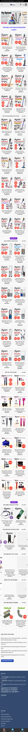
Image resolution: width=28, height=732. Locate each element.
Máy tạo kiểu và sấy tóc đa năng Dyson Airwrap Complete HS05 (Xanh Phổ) (7, 472)
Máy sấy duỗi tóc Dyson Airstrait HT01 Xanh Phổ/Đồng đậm (7, 389)
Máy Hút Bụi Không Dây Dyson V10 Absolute (7, 211)
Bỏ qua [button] (25, 1)
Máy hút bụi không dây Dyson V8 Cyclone (7, 152)
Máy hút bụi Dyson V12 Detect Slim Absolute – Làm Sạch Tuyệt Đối (20, 232)
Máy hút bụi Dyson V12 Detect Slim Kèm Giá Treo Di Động (7, 171)
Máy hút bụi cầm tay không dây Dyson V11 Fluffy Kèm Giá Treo (21, 110)
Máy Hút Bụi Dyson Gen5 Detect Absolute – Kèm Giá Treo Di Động (20, 212)
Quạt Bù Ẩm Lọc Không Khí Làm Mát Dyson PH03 (7, 301)
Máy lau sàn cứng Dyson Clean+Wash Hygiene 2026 (20, 171)
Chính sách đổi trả (5, 714)
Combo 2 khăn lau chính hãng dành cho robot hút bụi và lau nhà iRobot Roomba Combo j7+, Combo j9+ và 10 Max (21, 623)
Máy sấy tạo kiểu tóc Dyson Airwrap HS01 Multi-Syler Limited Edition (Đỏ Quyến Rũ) (20, 472)
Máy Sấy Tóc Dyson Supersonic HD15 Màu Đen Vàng (7, 410)
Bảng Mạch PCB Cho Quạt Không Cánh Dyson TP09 (20, 522)
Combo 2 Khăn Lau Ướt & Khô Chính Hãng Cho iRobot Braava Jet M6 (7, 621)
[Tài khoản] (23, 4)
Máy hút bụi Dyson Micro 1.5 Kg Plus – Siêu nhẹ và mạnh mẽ (20, 89)
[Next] (27, 518)
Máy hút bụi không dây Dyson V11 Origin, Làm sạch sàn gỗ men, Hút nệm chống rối (7, 191)
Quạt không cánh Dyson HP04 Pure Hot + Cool (7, 321)
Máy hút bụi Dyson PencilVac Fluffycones (20, 152)
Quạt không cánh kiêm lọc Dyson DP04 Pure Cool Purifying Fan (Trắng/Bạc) (20, 364)
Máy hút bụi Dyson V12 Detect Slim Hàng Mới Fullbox (7, 48)
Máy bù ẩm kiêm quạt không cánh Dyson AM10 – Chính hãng (19, 343)
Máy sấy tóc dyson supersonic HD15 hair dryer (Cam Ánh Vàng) (20, 493)
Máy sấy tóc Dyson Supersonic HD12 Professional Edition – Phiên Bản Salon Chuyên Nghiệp (6, 494)
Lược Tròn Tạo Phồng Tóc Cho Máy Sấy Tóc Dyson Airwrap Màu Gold (20, 571)
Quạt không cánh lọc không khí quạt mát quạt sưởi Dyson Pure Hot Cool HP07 (20, 301)
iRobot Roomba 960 (17, 595)
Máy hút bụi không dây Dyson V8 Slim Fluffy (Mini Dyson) (7, 110)
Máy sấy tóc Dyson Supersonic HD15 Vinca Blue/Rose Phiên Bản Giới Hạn (7, 451)
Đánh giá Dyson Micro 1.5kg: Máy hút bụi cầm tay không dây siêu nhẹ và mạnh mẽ (14, 651)
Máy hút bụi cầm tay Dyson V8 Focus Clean (20, 190)
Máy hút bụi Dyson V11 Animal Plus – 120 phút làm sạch (20, 132)
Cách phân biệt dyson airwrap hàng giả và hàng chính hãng (13, 647)
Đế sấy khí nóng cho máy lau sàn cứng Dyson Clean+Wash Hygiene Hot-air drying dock (18, 547)
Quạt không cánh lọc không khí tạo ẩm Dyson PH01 (20, 322)
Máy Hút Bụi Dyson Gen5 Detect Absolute (7, 231)
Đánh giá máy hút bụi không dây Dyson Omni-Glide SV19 (13, 655)
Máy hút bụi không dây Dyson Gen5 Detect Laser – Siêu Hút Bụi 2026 (20, 48)
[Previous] (1, 518)
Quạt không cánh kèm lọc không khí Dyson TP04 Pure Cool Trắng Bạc (7, 364)
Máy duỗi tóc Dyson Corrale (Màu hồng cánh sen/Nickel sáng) (20, 430)
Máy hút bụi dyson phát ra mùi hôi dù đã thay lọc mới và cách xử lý (14, 643)
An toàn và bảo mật (5, 721)
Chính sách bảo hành (6, 716)
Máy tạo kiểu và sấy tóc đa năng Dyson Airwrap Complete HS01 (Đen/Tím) (20, 451)
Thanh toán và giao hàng (7, 719)
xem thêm (24, 116)
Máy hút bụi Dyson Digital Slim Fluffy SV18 (7, 88)
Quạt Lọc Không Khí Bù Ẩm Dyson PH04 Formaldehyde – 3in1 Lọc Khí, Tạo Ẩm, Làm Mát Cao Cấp (20, 259)
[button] (2, 4)
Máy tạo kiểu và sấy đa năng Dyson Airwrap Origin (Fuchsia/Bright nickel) (20, 389)
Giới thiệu (3, 723)
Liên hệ (2, 725)
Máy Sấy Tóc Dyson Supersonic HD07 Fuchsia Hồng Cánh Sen (20, 410)
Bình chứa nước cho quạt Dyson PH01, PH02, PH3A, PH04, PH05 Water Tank (7, 522)
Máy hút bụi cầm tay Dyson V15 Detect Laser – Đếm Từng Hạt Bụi (7, 69)
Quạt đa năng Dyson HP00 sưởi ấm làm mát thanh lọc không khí (20, 280)
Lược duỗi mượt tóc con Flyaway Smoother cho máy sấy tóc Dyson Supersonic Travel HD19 (6, 571)
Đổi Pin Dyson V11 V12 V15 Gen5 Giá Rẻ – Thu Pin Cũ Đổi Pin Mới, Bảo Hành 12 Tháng (14, 639)
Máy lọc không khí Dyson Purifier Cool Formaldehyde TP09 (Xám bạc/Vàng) (7, 343)
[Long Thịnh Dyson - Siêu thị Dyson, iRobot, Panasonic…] (12, 4)
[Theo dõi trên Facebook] (18, 4)
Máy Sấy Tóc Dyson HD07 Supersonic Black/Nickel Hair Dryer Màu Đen (7, 430)
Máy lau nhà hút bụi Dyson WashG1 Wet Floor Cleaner (20, 69)
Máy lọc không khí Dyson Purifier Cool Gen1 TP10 (7, 257)
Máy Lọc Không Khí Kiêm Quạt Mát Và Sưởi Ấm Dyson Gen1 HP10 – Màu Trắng (7, 280)
